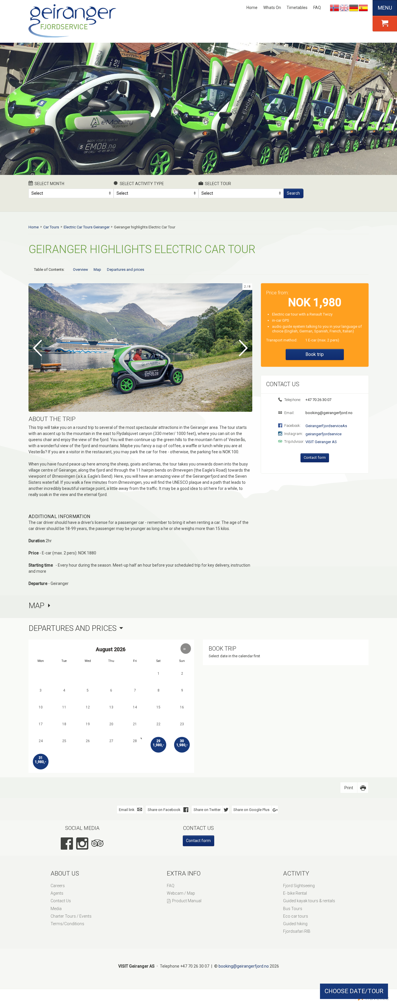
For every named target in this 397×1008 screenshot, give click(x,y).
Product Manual (186, 900)
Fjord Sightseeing (299, 885)
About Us (65, 873)
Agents (57, 893)
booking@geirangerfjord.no (328, 413)
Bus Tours (292, 908)
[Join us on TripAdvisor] (97, 843)
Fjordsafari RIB (296, 931)
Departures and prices (125, 269)
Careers (58, 885)
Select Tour (218, 183)
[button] (185, 648)
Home (251, 7)
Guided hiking (295, 923)
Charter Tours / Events (71, 916)
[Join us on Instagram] (82, 843)
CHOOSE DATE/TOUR (354, 991)
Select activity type (142, 183)
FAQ (317, 7)
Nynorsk (334, 7)
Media (56, 908)
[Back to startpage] (73, 21)
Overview (80, 269)
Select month (49, 183)
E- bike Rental (295, 893)
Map (97, 269)
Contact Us (61, 900)
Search (293, 193)
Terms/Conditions (67, 923)
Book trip (314, 354)
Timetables (297, 7)
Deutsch (353, 7)
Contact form (315, 457)
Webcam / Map (181, 893)
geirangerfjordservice (323, 434)
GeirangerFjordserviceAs (326, 426)
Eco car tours (295, 916)
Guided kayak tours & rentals (309, 900)
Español (363, 7)
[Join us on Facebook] (67, 843)
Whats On (272, 7)
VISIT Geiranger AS (321, 442)
